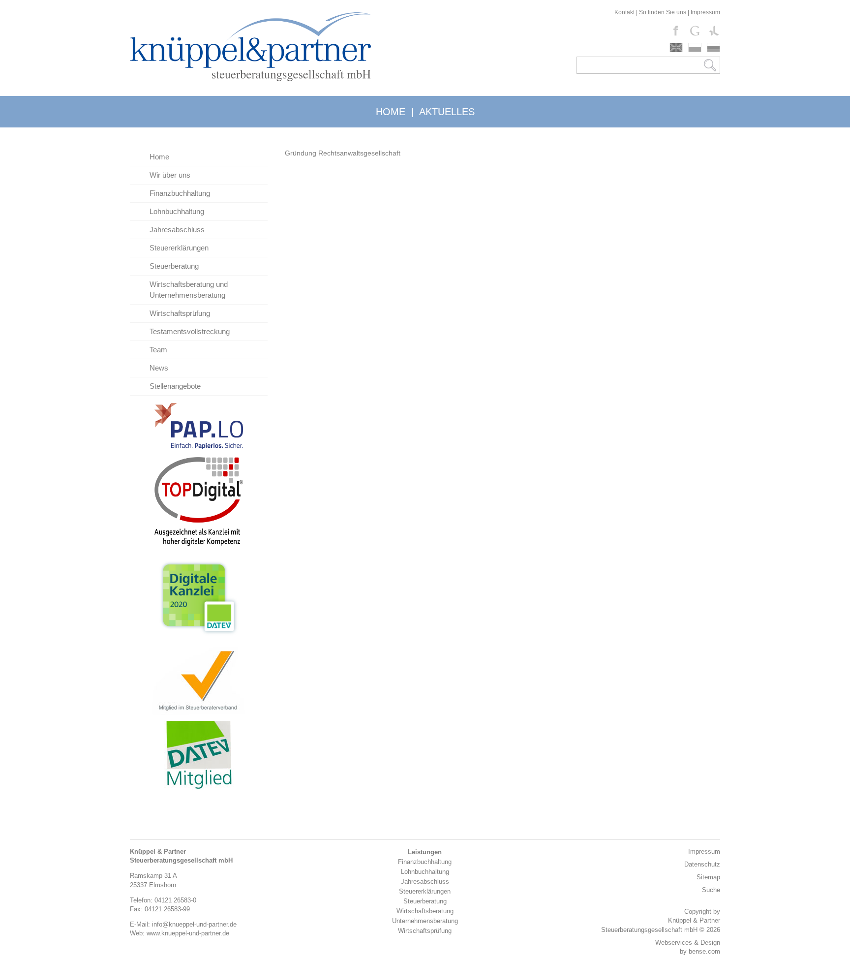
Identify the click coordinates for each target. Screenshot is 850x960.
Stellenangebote (175, 386)
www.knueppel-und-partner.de (188, 933)
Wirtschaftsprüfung (180, 313)
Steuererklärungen (179, 248)
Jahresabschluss (177, 229)
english (676, 47)
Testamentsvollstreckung (190, 331)
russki (713, 47)
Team (158, 349)
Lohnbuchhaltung (177, 211)
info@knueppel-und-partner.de (194, 924)
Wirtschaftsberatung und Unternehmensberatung (189, 289)
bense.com (704, 951)
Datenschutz (702, 864)
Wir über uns (170, 175)
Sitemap (708, 877)
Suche (711, 890)
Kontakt (624, 12)
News (159, 368)
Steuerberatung (174, 266)
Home (159, 157)
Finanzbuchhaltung (180, 193)
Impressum (705, 12)
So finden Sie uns (662, 12)
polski (695, 47)
